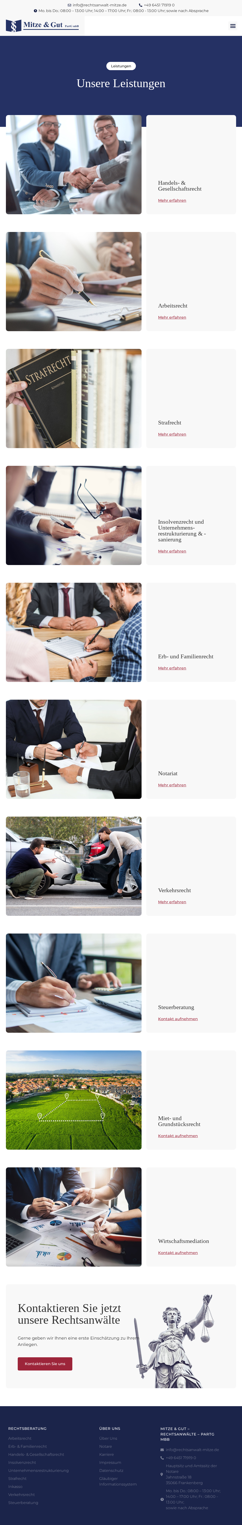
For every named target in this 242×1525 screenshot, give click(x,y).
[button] (232, 25)
